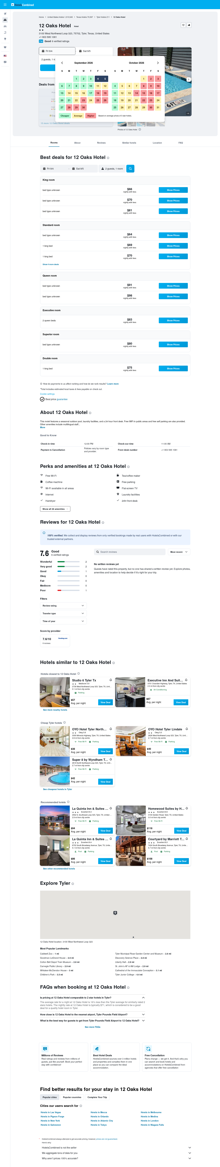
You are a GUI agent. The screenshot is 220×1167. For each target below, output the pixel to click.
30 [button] (83, 107)
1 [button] (76, 78)
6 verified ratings (60, 41)
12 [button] (105, 86)
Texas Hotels (81, 17)
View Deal (105, 702)
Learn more (113, 383)
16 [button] (83, 93)
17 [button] (90, 93)
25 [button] (98, 100)
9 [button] (83, 86)
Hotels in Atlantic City (102, 1120)
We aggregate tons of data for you (60, 1153)
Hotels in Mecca (99, 1112)
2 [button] (83, 78)
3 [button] (90, 78)
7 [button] (69, 86)
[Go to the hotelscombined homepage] (22, 4)
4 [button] (98, 78)
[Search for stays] (5, 20)
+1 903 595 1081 (48, 37)
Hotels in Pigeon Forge (52, 1116)
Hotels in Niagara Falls (152, 1124)
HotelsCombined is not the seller (59, 1147)
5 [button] (105, 78)
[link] (55, 710)
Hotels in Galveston (51, 1124)
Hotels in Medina (149, 1116)
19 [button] (105, 93)
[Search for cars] (5, 26)
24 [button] (90, 100)
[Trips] (5, 47)
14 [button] (69, 93)
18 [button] (98, 93)
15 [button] (76, 93)
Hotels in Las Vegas (51, 1112)
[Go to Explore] (5, 39)
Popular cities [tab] (50, 1097)
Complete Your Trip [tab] (97, 1097)
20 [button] (62, 100)
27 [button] (62, 107)
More (42, 427)
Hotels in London (150, 1120)
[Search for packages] (5, 33)
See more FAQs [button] (92, 1026)
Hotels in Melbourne (151, 1112)
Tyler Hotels (101, 17)
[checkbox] (55, 641)
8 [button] (76, 86)
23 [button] (83, 100)
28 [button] (69, 107)
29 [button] (76, 107)
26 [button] (105, 100)
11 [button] (98, 86)
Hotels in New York (50, 1120)
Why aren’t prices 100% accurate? (60, 1158)
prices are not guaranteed (106, 1139)
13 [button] (62, 93)
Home (41, 17)
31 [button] (158, 107)
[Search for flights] (5, 14)
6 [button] (62, 86)
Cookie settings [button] (47, 393)
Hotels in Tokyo (99, 1124)
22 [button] (76, 100)
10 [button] (90, 86)
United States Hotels (55, 17)
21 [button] (69, 100)
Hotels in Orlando (100, 1116)
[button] (5, 4)
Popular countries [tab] (72, 1097)
